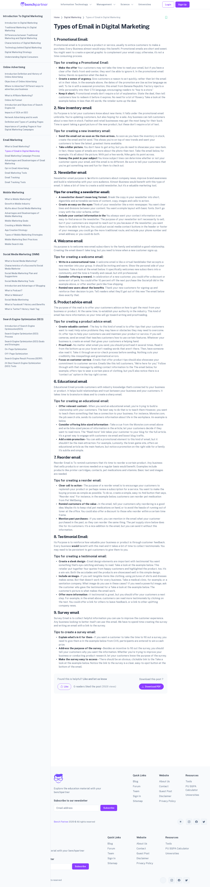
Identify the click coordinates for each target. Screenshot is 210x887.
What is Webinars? (14, 295)
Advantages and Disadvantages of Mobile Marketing (22, 214)
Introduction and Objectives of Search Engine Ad (24, 106)
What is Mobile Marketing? (18, 199)
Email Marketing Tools (16, 173)
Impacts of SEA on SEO (16, 112)
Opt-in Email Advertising (17, 168)
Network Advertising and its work (21, 117)
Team (136, 791)
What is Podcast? (13, 290)
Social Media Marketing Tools (19, 281)
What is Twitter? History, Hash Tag (22, 309)
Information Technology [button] (74, 4)
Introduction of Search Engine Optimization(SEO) (20, 327)
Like (65, 686)
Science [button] (125, 4)
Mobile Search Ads (14, 244)
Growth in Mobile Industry (17, 204)
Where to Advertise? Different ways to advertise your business (24, 87)
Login (168, 4)
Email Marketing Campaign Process (22, 156)
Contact (163, 786)
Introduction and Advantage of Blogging (25, 286)
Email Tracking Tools (15, 182)
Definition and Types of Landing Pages (24, 122)
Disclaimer (165, 796)
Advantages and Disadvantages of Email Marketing (25, 162)
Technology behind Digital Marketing (23, 47)
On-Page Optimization (16, 349)
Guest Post (165, 791)
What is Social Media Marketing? (21, 261)
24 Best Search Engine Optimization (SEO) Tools (23, 364)
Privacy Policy (167, 801)
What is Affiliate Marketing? (19, 95)
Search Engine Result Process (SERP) (23, 358)
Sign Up (182, 4)
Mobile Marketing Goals (16, 221)
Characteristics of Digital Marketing (23, 43)
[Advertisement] (110, 732)
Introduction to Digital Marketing (21, 23)
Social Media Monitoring (17, 299)
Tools (189, 781)
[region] (25, 443)
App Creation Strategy (16, 230)
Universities (192, 794)
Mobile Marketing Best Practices (21, 239)
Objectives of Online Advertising (21, 81)
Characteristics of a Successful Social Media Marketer (24, 267)
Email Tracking (12, 177)
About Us (164, 781)
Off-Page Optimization (16, 354)
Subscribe (108, 808)
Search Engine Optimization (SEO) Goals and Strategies (24, 343)
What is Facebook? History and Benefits (25, 304)
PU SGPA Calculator (177, 848)
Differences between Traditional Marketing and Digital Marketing (21, 36)
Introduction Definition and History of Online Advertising (23, 75)
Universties (144, 4)
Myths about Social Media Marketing (23, 208)
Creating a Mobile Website (18, 225)
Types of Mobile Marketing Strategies (24, 235)
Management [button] (104, 4)
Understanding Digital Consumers (21, 57)
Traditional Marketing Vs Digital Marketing (21, 29)
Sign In (137, 796)
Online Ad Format (13, 100)
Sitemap (138, 801)
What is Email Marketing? (17, 146)
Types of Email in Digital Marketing (22, 151)
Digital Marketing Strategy (18, 52)
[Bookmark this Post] (166, 17)
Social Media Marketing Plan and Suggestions (21, 275)
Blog (135, 781)
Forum (136, 786)
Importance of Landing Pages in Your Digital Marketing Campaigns (23, 128)
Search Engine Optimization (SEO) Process (21, 335)
